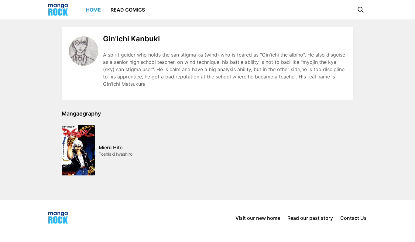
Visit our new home (257, 218)
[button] (361, 10)
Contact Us (353, 218)
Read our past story (310, 218)
